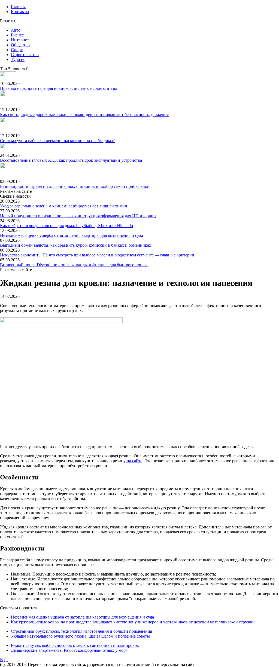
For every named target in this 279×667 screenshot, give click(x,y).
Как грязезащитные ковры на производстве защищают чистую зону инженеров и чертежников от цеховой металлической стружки (133, 622)
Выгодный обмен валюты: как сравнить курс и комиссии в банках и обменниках (75, 245)
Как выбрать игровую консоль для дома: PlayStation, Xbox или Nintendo (66, 225)
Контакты (20, 11)
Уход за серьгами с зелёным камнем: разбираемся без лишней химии (63, 206)
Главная (18, 6)
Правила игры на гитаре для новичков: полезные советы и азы (58, 88)
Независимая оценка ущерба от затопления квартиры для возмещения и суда (71, 235)
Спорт (17, 49)
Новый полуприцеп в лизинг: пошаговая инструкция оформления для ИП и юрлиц (78, 215)
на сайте (134, 460)
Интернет (20, 40)
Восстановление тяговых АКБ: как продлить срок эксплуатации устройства (71, 160)
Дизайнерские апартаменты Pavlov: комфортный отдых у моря (69, 650)
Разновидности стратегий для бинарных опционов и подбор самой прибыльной (75, 186)
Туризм (18, 59)
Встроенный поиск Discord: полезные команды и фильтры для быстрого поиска (74, 264)
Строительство (25, 54)
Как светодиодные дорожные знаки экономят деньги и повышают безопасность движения (84, 114)
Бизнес (17, 35)
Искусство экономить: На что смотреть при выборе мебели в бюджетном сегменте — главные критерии (97, 255)
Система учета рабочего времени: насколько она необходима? (57, 140)
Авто (15, 30)
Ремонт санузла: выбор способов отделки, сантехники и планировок (75, 645)
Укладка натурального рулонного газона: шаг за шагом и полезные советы (80, 636)
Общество (20, 44)
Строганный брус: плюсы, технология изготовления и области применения (81, 631)
